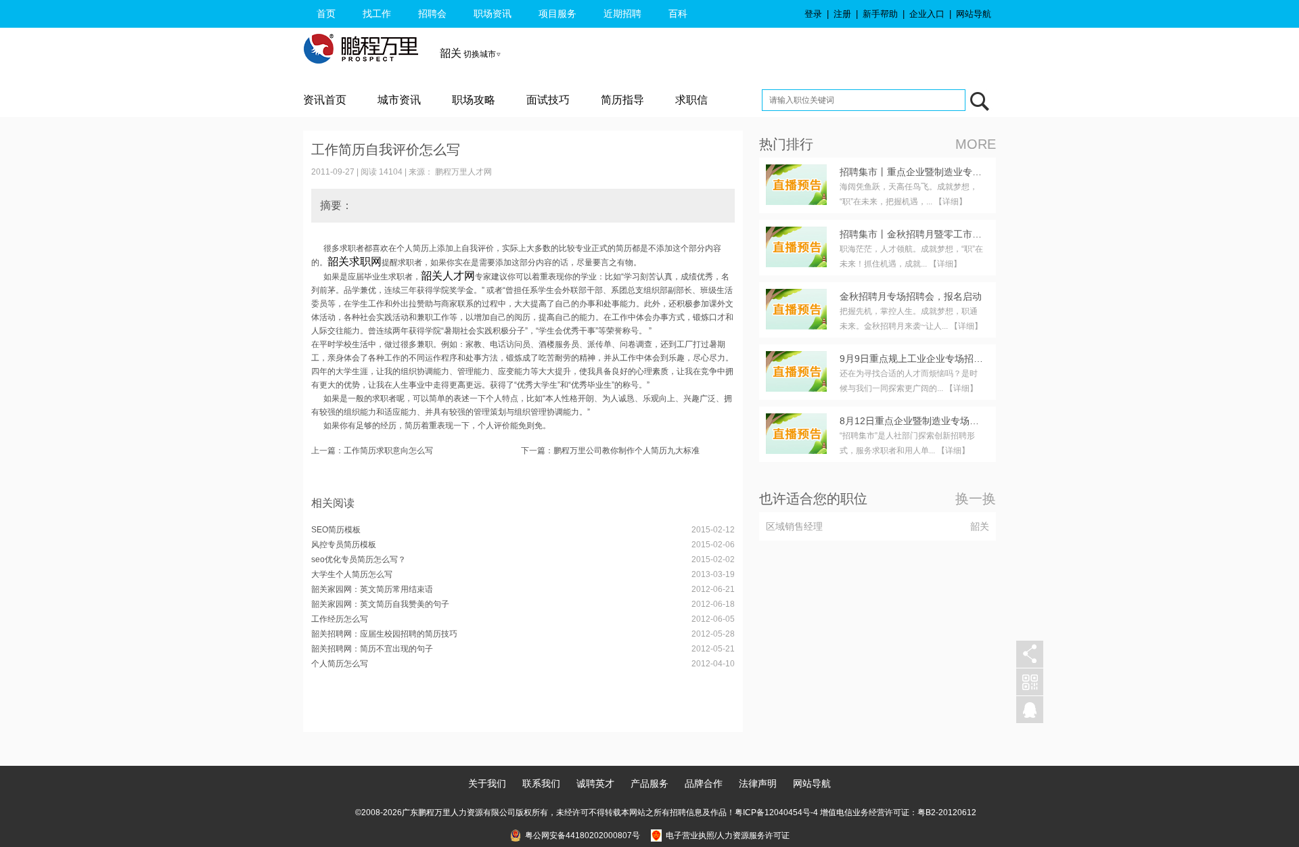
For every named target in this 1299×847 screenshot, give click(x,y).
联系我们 (541, 783)
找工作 (377, 13)
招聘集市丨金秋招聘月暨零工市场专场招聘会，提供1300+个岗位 (976, 234)
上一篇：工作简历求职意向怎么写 (372, 450)
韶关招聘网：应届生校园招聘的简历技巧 (384, 634)
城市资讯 (399, 100)
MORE (975, 144)
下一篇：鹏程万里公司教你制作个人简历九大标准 (610, 450)
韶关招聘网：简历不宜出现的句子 (372, 649)
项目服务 (557, 13)
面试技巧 (548, 100)
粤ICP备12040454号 (773, 812)
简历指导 (622, 100)
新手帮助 (880, 14)
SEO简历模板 (336, 529)
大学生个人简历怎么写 (351, 574)
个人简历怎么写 (339, 663)
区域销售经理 (794, 526)
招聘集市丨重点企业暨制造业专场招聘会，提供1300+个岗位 (967, 171)
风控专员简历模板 (343, 544)
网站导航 (973, 14)
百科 (677, 13)
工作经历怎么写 (339, 619)
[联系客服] (1029, 710)
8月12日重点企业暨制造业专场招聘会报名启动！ (942, 420)
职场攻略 (473, 100)
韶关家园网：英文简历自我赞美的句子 (380, 604)
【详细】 (950, 201)
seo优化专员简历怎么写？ (358, 559)
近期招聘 (622, 13)
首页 (326, 13)
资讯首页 (324, 100)
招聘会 (432, 13)
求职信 (691, 100)
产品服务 (649, 783)
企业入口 (926, 14)
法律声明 (758, 783)
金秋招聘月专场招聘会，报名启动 (911, 296)
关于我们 (487, 783)
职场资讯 (492, 13)
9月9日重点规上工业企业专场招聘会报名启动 (935, 358)
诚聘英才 (595, 783)
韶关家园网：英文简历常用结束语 (372, 589)
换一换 (975, 498)
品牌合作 (704, 783)
